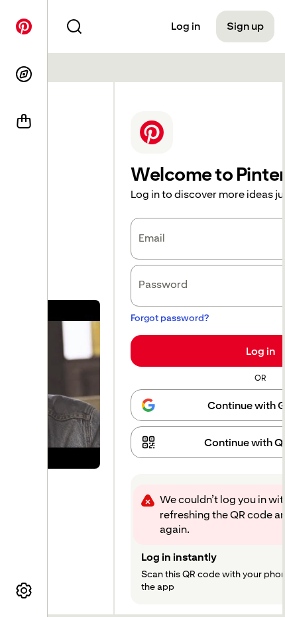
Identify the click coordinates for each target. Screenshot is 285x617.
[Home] (24, 26)
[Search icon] (74, 26)
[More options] (24, 590)
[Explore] (24, 74)
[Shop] (24, 122)
